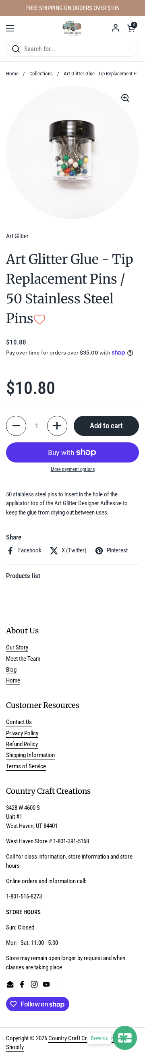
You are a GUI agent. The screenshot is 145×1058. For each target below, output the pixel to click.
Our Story (17, 647)
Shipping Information (30, 755)
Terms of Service (26, 766)
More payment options (73, 469)
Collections (41, 74)
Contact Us (19, 722)
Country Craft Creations (76, 1038)
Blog (11, 669)
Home (12, 74)
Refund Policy (22, 744)
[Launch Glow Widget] (125, 1038)
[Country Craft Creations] (72, 28)
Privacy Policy (22, 733)
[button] (131, 28)
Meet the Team (23, 658)
